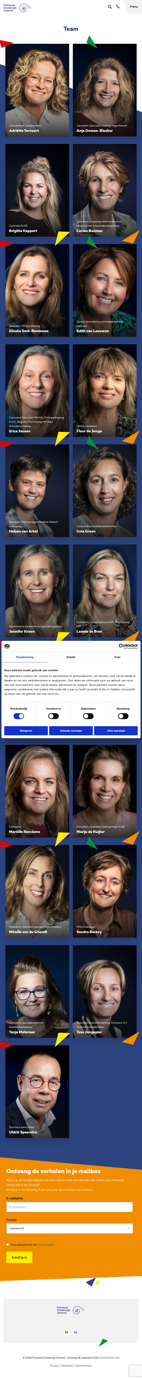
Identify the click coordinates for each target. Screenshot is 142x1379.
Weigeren (26, 730)
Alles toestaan (116, 730)
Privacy (54, 1365)
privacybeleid (45, 1244)
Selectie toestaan (71, 730)
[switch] (53, 716)
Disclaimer (67, 1365)
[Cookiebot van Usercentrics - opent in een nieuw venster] (121, 646)
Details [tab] (71, 657)
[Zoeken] (110, 7)
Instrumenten (84, 1365)
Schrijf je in (19, 1257)
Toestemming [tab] (24, 657)
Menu (134, 6)
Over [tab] (117, 657)
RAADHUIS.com (109, 1357)
